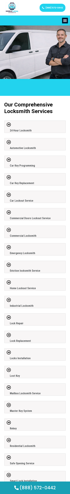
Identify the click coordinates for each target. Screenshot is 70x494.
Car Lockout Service (21, 200)
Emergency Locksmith (22, 253)
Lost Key (15, 375)
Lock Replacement (20, 340)
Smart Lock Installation (23, 481)
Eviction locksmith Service (25, 270)
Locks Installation (20, 358)
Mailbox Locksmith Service (25, 393)
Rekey (13, 428)
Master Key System (21, 411)
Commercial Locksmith (23, 235)
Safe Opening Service (22, 463)
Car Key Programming (22, 165)
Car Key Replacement (22, 183)
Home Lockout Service (23, 288)
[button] (65, 21)
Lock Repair (16, 323)
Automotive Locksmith (23, 148)
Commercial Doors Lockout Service (30, 218)
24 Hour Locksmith (21, 130)
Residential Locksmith (22, 446)
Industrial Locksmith (21, 305)
